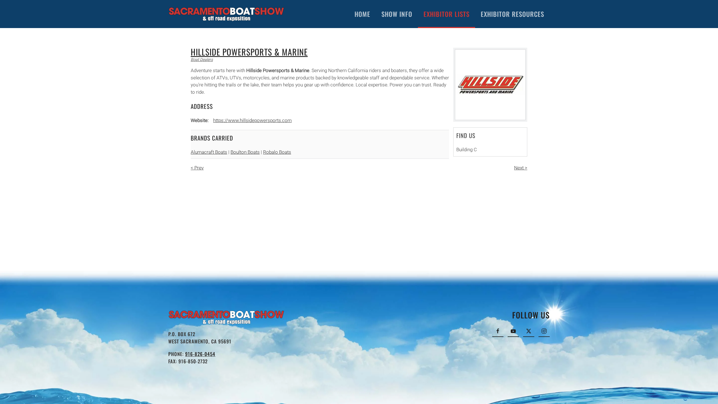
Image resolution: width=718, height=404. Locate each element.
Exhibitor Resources (512, 14)
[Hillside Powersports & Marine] (490, 85)
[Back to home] (226, 14)
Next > (520, 168)
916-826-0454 (200, 353)
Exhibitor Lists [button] (447, 14)
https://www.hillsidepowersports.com (252, 120)
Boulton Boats (245, 152)
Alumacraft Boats (209, 152)
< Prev (197, 168)
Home (362, 14)
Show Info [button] (396, 14)
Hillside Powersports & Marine (249, 51)
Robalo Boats (277, 152)
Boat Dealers (202, 59)
